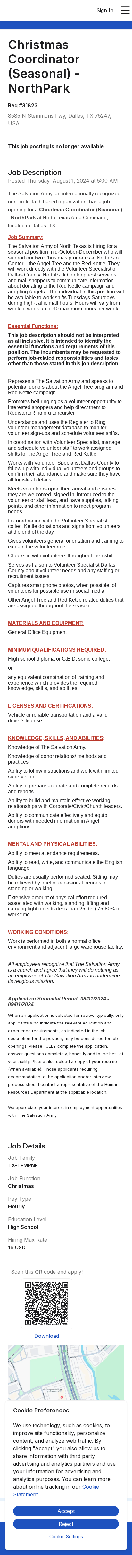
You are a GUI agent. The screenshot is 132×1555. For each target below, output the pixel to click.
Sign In (104, 10)
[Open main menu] (125, 10)
